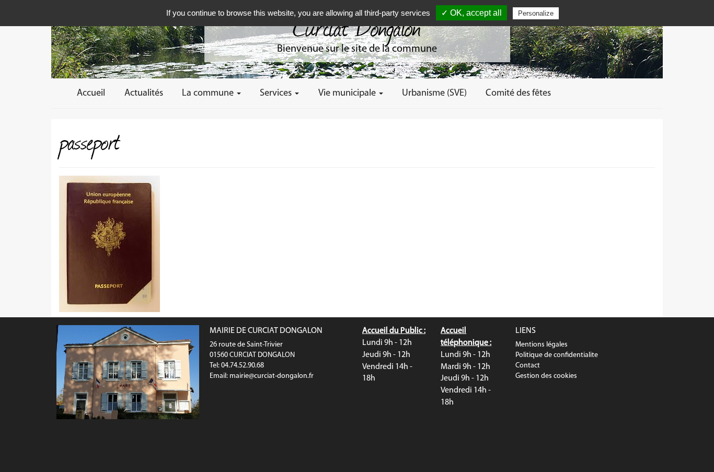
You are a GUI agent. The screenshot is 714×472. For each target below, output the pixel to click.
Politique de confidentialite (556, 355)
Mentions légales (541, 345)
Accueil (91, 93)
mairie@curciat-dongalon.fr (271, 376)
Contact (527, 366)
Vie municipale (348, 93)
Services (277, 93)
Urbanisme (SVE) (434, 93)
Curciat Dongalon (357, 26)
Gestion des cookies (546, 376)
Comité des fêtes (518, 93)
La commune (209, 93)
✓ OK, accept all (471, 12)
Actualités (143, 93)
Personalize (536, 13)
